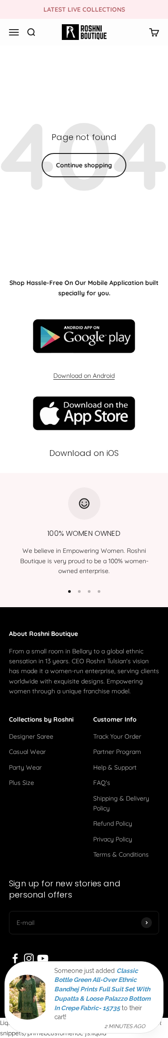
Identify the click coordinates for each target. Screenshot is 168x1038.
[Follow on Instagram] (29, 958)
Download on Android (84, 376)
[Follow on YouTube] (43, 958)
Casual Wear (27, 752)
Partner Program (117, 752)
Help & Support (115, 767)
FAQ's (101, 783)
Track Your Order (117, 736)
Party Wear (25, 767)
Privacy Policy (112, 839)
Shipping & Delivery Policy (121, 803)
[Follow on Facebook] (15, 958)
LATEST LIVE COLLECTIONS (84, 9)
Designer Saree (31, 736)
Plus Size (21, 783)
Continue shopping (84, 165)
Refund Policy (112, 823)
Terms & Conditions (121, 854)
